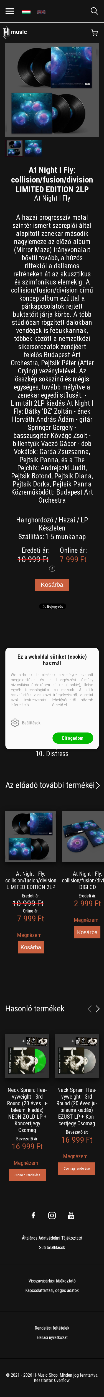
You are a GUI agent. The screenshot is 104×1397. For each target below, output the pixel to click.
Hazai (67, 520)
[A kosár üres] (94, 33)
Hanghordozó (34, 520)
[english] (42, 11)
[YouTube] (71, 1215)
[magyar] (27, 11)
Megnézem (29, 935)
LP (84, 520)
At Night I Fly (52, 198)
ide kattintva (40, 704)
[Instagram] (52, 1215)
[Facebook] (33, 1215)
